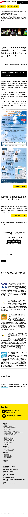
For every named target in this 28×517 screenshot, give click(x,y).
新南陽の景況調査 (8, 439)
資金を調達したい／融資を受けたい (12, 431)
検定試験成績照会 (8, 457)
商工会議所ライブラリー (9, 440)
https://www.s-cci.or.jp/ (12, 469)
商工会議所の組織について (10, 427)
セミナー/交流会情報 (10, 64)
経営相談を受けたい (8, 429)
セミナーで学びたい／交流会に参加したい (13, 432)
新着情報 (17, 64)
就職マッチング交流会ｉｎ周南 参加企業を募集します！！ (17, 301)
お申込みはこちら (19, 186)
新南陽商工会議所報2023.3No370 (18, 384)
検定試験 (6, 452)
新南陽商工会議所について (10, 426)
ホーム (5, 423)
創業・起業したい (8, 448)
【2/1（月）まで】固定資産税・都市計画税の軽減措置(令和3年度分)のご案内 (17, 335)
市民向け (6, 446)
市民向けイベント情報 (9, 449)
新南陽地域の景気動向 (9, 438)
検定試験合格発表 (8, 456)
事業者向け (6, 425)
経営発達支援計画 (8, 442)
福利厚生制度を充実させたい (10, 434)
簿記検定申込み (7, 455)
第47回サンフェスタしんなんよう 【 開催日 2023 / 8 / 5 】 (17, 283)
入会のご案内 (7, 444)
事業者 (3, 6)
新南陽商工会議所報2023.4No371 (17, 386)
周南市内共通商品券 (8, 450)
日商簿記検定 (7, 454)
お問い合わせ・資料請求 (14, 241)
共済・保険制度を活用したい (10, 433)
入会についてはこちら (18, 215)
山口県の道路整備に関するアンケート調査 (17, 315)
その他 (5, 461)
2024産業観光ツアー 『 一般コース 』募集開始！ (17, 353)
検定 (16, 6)
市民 (10, 6)
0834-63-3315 (15, 237)
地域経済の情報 (7, 437)
